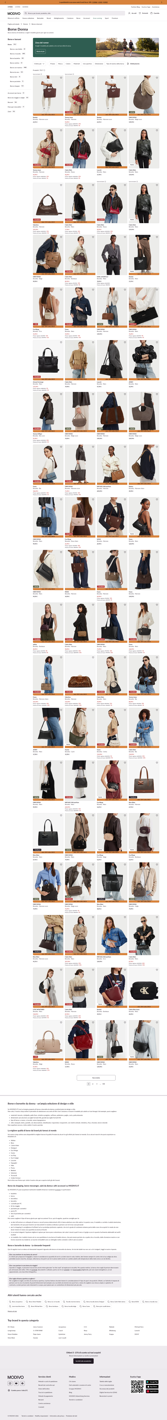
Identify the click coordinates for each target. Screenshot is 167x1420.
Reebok (111, 1327)
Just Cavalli (62, 1338)
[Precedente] (5, 2)
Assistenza (155, 7)
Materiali (77, 64)
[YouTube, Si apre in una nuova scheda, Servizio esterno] (16, 1383)
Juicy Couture (38, 1327)
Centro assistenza (44, 1403)
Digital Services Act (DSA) (108, 1392)
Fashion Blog (136, 7)
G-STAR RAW (38, 1330)
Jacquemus (62, 1327)
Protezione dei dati (71, 1416)
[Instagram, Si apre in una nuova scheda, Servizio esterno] (10, 1383)
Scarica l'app (147, 7)
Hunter (35, 1338)
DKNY (137, 1334)
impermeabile (77, 1270)
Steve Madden (12, 1334)
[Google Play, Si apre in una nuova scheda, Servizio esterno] (152, 1382)
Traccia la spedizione (45, 1392)
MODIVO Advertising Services (83, 1396)
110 (103, 1084)
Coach (60, 1330)
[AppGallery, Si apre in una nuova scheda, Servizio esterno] (152, 1391)
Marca (60, 64)
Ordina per (38, 64)
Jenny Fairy (88, 1334)
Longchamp (11, 1330)
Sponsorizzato (36, 74)
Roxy (85, 1330)
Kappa (111, 1334)
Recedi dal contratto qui (46, 1385)
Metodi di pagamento (45, 1396)
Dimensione (99, 64)
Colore (68, 64)
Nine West (11, 1338)
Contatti (41, 1407)
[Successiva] (161, 2)
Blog (80, 1392)
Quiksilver (61, 1334)
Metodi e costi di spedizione (47, 1381)
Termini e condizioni (83, 1400)
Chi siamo (72, 1381)
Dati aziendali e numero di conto (80, 1385)
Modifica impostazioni (41, 1416)
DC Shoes (11, 1327)
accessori (58, 1190)
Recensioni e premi (106, 1396)
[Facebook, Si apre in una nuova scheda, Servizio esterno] (22, 1383)
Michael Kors (139, 1327)
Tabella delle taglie (106, 1381)
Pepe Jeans (37, 1334)
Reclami (41, 1400)
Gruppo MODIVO (83, 1389)
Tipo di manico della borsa (115, 64)
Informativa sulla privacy (57, 1416)
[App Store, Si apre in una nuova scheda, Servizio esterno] (152, 1387)
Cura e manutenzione (107, 1385)
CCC (85, 1327)
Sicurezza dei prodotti (107, 1389)
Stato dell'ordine (43, 1389)
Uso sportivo (87, 64)
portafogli (34, 1270)
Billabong (112, 1330)
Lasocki (137, 1330)
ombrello (66, 1270)
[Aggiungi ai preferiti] (61, 77)
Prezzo (52, 64)
